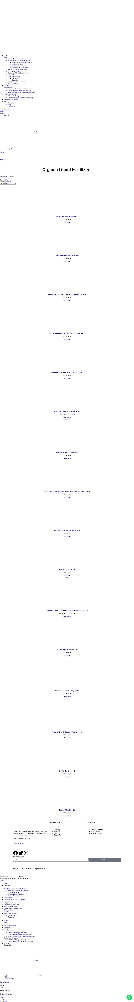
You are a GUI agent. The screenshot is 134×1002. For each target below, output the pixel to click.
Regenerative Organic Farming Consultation (21, 92)
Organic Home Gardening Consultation (20, 90)
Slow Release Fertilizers (19, 66)
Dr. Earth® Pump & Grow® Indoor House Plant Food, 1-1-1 (67, 611)
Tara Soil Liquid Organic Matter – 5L (67, 530)
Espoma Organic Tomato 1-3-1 (67, 650)
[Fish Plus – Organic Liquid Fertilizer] (67, 394)
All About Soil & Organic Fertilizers (19, 60)
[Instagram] (26, 853)
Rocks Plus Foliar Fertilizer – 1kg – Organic (67, 372)
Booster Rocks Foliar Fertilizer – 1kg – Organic (67, 333)
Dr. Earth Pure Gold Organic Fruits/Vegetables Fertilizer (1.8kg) (67, 491)
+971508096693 (19, 844)
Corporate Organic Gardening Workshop (20, 97)
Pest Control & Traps (14, 71)
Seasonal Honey (13, 83)
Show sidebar (4, 180)
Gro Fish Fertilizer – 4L (67, 771)
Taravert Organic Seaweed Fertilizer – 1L (67, 732)
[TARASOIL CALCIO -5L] (67, 552)
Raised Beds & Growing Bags (17, 69)
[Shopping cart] (0, 161)
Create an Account (5, 994)
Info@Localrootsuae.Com (22, 838)
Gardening (15, 80)
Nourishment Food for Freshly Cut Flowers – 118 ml (67, 294)
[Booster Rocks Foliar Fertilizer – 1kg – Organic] (67, 316)
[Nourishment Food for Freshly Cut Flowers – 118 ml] (67, 277)
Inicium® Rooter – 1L (67, 810)
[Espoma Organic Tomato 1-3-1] (67, 633)
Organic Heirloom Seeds (15, 59)
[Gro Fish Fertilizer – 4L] (67, 754)
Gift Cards (11, 75)
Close (2, 880)
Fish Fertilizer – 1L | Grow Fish (67, 452)
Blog (9, 105)
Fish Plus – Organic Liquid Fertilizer (67, 411)
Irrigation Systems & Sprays (16, 82)
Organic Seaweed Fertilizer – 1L (67, 216)
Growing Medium (17, 64)
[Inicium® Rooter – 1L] (67, 793)
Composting (15, 78)
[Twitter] (20, 853)
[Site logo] (9, 52)
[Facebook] (15, 853)
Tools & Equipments (14, 76)
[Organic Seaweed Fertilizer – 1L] (67, 200)
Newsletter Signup (19, 857)
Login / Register (9, 979)
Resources (11, 103)
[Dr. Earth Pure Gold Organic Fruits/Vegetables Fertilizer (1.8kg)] (67, 475)
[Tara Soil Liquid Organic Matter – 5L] (67, 514)
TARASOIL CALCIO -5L (67, 569)
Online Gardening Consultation (17, 89)
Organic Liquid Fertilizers (20, 67)
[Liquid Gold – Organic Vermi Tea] (67, 238)
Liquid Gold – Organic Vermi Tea (67, 255)
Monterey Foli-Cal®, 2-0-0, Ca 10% (67, 691)
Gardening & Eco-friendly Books (18, 73)
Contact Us (11, 106)
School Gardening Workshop (17, 96)
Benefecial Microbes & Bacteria (22, 62)
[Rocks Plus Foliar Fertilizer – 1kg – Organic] (67, 355)
